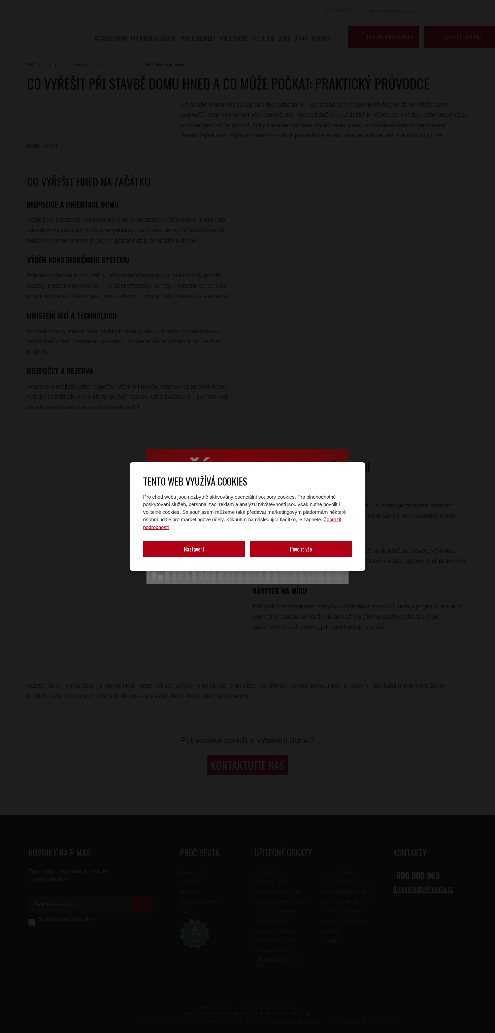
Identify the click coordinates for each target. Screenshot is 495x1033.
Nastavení (194, 549)
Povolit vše (301, 549)
